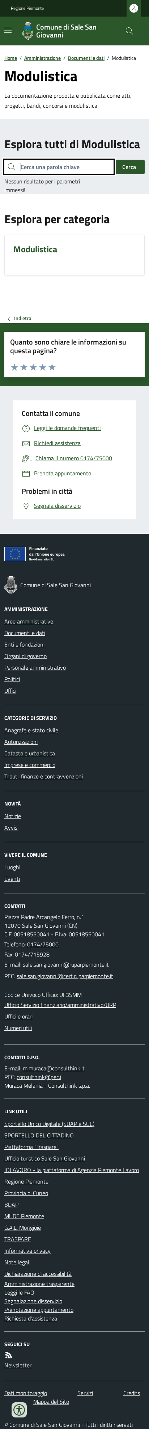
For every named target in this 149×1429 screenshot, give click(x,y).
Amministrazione (42, 58)
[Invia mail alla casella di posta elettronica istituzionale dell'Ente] (66, 964)
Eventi (12, 878)
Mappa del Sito (51, 1401)
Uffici (10, 690)
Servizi (85, 1393)
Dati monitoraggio (25, 1393)
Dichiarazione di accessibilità (38, 1273)
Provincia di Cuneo (26, 1193)
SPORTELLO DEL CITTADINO (39, 1135)
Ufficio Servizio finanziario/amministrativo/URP (60, 1004)
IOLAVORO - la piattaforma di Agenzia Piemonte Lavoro (71, 1170)
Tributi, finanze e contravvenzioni (43, 776)
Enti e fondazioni (24, 644)
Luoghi (12, 867)
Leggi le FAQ (19, 1292)
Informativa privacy (27, 1250)
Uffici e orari (18, 1016)
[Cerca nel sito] (126, 31)
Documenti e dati (86, 58)
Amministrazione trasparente (39, 1283)
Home (10, 58)
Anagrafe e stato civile (31, 730)
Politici (12, 679)
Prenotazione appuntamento (38, 1309)
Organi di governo (25, 656)
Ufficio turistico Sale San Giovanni (44, 1158)
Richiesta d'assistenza (30, 1318)
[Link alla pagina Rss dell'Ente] (8, 1355)
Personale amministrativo (35, 667)
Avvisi (11, 827)
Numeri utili (18, 1028)
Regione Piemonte (27, 8)
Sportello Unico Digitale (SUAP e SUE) (49, 1123)
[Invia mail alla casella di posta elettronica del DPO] (54, 1068)
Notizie (12, 816)
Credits (131, 1393)
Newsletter (17, 1365)
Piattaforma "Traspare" (31, 1146)
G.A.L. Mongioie (22, 1227)
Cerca (129, 167)
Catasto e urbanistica (29, 753)
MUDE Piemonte (24, 1216)
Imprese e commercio (29, 764)
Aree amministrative (28, 621)
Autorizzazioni (21, 741)
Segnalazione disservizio (33, 1301)
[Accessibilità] (19, 1410)
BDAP (11, 1204)
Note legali (17, 1262)
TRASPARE (17, 1239)
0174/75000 (43, 944)
